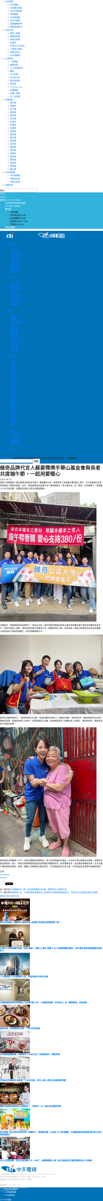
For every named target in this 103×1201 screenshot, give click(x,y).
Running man (16, 87)
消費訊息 (9, 185)
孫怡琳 (13, 141)
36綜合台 (9, 30)
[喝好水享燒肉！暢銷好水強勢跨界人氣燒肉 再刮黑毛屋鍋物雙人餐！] (15, 909)
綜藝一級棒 (15, 93)
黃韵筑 (13, 147)
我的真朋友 (15, 80)
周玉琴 (13, 103)
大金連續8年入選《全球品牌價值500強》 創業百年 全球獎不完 (38, 889)
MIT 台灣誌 (15, 96)
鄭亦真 (13, 115)
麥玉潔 (13, 118)
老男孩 (13, 84)
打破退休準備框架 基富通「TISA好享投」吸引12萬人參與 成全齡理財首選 (33, 1080)
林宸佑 (13, 163)
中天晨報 (14, 5)
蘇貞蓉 (13, 166)
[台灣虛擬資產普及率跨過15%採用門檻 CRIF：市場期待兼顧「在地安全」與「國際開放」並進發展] (15, 990)
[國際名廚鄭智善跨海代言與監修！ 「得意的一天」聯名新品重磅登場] (15, 1093)
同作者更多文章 (13, 896)
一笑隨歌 (14, 61)
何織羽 (13, 153)
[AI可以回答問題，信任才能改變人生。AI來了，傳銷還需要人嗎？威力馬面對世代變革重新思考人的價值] (15, 1147)
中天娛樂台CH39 (18, 218)
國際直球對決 (16, 27)
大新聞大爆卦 (16, 8)
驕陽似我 (14, 65)
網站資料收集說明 (11, 1189)
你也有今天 (15, 77)
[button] (1, 457)
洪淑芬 (13, 122)
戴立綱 (13, 169)
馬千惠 (13, 109)
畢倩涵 (13, 159)
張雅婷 (13, 106)
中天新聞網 (10, 172)
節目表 (8, 209)
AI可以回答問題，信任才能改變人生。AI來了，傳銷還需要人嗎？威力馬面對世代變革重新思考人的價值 (46, 1160)
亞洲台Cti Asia (16, 224)
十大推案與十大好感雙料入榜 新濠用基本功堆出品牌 (24, 976)
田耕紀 (13, 42)
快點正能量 (15, 182)
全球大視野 (15, 20)
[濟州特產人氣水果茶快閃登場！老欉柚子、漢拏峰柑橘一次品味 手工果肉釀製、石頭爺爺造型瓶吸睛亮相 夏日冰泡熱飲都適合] (15, 1119)
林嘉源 (13, 112)
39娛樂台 (9, 58)
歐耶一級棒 (15, 33)
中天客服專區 (10, 1195)
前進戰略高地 (16, 24)
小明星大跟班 (16, 49)
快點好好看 (15, 178)
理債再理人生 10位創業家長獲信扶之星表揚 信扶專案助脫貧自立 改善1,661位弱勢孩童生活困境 (54, 892)
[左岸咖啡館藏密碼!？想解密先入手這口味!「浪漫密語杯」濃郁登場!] (15, 1041)
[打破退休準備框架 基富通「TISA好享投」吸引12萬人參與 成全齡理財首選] (15, 1067)
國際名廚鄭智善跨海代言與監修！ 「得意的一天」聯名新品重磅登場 (30, 1106)
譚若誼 (13, 156)
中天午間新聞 (16, 11)
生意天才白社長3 (17, 46)
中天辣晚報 (15, 17)
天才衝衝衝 (15, 55)
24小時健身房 (16, 68)
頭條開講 (14, 14)
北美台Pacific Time (19, 221)
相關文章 (3, 896)
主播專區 (9, 99)
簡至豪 (13, 134)
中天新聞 (9, 1)
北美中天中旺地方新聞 (15, 203)
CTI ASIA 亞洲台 (12, 206)
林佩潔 (13, 131)
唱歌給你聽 (15, 36)
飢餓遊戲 (14, 90)
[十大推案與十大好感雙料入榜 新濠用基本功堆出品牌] (15, 964)
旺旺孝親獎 (10, 227)
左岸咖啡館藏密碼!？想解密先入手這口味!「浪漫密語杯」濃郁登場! (30, 1054)
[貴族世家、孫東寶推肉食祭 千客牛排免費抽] (15, 1015)
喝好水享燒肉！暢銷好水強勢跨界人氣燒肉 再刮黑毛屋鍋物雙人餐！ (30, 922)
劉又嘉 (13, 137)
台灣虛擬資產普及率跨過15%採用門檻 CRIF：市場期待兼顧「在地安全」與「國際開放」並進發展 (43, 1002)
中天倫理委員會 (10, 1192)
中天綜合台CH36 (18, 215)
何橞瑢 (13, 128)
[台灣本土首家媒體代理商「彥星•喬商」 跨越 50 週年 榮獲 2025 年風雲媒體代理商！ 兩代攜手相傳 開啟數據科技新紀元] (15, 935)
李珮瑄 (13, 125)
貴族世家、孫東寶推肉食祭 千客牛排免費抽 (20, 1028)
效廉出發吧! (15, 39)
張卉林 (13, 144)
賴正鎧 (13, 150)
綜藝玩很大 (15, 52)
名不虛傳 (14, 74)
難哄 (12, 71)
